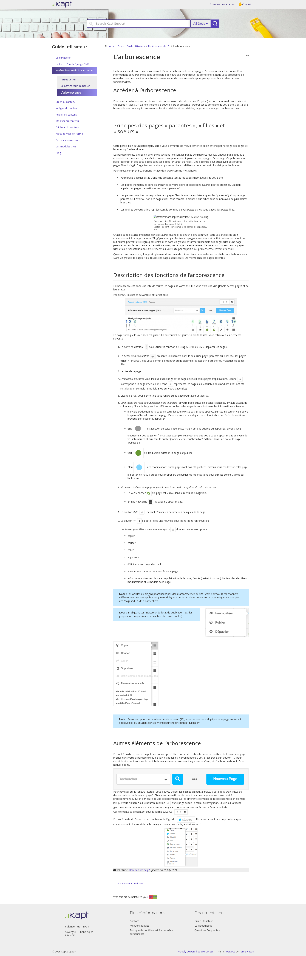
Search (216, 23)
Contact (246, 4)
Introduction (68, 79)
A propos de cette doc (222, 4)
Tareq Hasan (246, 951)
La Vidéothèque (203, 925)
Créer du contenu (65, 101)
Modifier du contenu (67, 121)
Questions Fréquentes (207, 930)
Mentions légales (139, 925)
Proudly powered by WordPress (195, 951)
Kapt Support (74, 4)
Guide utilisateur (203, 921)
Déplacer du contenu (68, 127)
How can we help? (139, 870)
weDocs (230, 951)
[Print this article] (247, 55)
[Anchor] (179, 90)
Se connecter (63, 57)
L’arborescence (71, 92)
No (151, 897)
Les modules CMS (66, 146)
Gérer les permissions (68, 140)
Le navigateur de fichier (75, 86)
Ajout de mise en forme (69, 133)
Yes (155, 897)
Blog (58, 153)
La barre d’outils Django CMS (72, 64)
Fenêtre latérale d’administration (74, 70)
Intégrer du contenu (67, 108)
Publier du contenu (66, 114)
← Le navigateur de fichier (128, 883)
